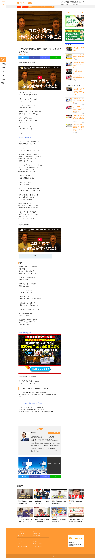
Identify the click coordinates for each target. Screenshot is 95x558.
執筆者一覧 (20, 548)
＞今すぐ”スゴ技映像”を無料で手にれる (30, 403)
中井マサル (20, 541)
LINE (56, 57)
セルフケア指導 (3, 83)
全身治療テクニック (3, 68)
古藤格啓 (19, 543)
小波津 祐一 (35, 538)
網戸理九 (35, 541)
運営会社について (57, 554)
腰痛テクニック (3, 76)
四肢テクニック (21, 535)
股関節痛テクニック (37, 533)
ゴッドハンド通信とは (37, 546)
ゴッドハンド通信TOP (3, 59)
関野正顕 (19, 538)
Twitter (24, 57)
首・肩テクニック (37, 531)
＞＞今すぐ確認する (24, 137)
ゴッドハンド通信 (24, 3)
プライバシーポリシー (44, 554)
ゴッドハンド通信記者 (37, 543)
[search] (83, 12)
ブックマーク (45, 58)
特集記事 (3, 79)
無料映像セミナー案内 (3, 64)
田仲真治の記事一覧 (54, 432)
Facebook (35, 57)
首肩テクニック (3, 72)
